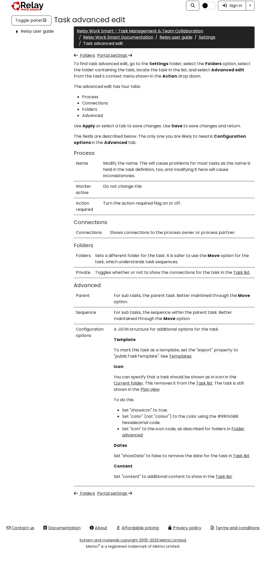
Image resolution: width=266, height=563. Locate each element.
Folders (87, 55)
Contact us (23, 528)
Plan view (150, 389)
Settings (207, 37)
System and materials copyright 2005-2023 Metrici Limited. (133, 540)
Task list (241, 272)
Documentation (64, 528)
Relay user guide (37, 31)
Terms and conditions (237, 528)
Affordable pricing (140, 528)
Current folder (128, 383)
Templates (180, 356)
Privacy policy (187, 528)
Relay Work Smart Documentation (118, 37)
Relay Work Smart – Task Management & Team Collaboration (140, 31)
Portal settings (112, 55)
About (101, 528)
